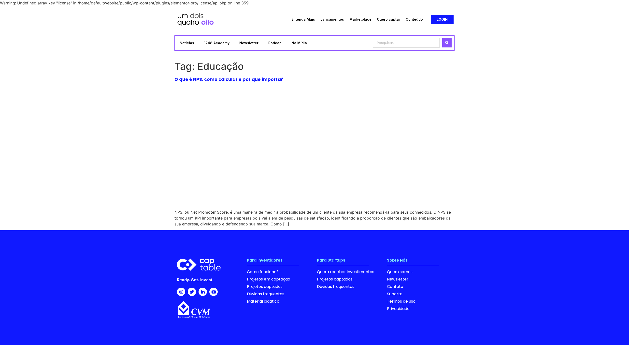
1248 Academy (216, 43)
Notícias (187, 43)
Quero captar (388, 19)
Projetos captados (265, 286)
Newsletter (248, 43)
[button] (442, 19)
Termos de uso (401, 301)
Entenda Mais (303, 19)
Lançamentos (332, 19)
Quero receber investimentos (345, 272)
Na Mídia (299, 43)
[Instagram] (181, 292)
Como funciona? (263, 272)
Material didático (263, 301)
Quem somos (400, 272)
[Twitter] (192, 292)
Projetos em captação (268, 279)
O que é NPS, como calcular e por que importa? (228, 79)
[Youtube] (213, 292)
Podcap (275, 43)
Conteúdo (414, 19)
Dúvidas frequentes (265, 294)
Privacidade (398, 308)
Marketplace (360, 19)
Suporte (394, 294)
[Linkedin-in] (203, 292)
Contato (395, 286)
